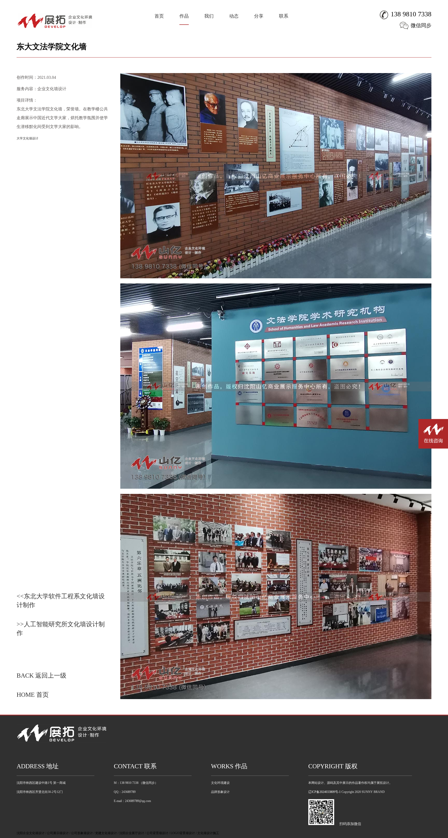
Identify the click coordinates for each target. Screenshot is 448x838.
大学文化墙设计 (27, 138)
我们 (209, 16)
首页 (159, 16)
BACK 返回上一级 (41, 675)
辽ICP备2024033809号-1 (324, 792)
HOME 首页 (33, 694)
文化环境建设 (220, 783)
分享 (258, 16)
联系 (283, 16)
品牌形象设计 (220, 792)
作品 (184, 16)
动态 (234, 16)
